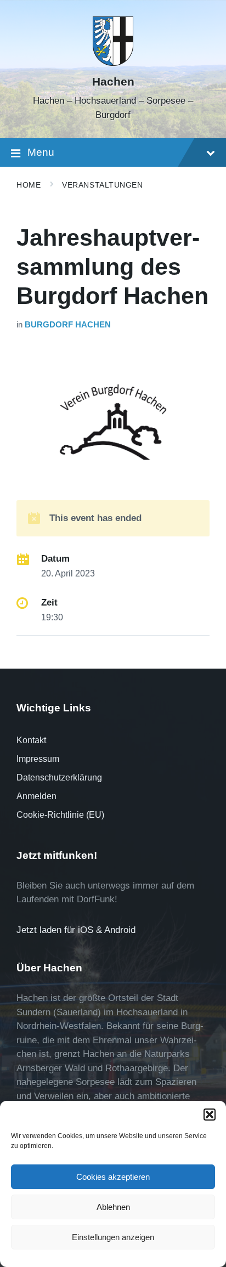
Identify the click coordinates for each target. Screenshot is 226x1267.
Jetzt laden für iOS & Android (75, 930)
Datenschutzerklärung (59, 777)
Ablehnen (113, 1207)
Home (28, 184)
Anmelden (36, 796)
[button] (209, 1114)
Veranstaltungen (102, 184)
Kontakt (31, 740)
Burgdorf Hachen (68, 324)
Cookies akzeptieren (113, 1176)
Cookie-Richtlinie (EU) (60, 814)
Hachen (113, 81)
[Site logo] (113, 63)
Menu (40, 152)
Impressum (37, 758)
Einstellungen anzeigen (113, 1237)
